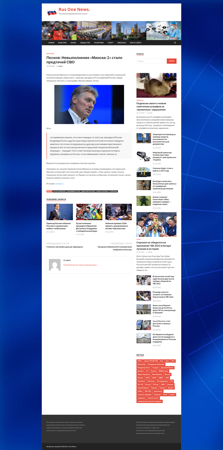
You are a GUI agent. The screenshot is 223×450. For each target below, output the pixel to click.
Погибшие (141, 381)
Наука (73, 43)
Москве (140, 378)
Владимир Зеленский (156, 364)
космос (172, 394)
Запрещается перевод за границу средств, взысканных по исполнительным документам (164, 139)
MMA (140, 361)
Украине (163, 388)
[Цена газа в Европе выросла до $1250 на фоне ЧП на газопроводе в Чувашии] (143, 313)
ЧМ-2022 (148, 391)
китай (165, 394)
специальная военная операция (150, 401)
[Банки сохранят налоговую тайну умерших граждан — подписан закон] (143, 205)
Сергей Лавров (143, 388)
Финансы (121, 43)
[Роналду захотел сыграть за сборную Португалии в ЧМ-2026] (143, 300)
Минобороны (157, 374)
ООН (167, 378)
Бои (161, 361)
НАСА (148, 378)
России (148, 384)
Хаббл (140, 391)
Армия (51, 43)
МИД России (163, 371)
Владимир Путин (73, 191)
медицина (141, 398)
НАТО (154, 378)
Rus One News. (74, 9)
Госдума (155, 368)
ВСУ (173, 361)
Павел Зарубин (102, 191)
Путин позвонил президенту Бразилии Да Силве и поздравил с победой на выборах (86, 227)
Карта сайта (135, 43)
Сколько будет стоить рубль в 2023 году (163, 169)
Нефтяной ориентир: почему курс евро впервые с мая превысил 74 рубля (164, 156)
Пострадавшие (162, 381)
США (163, 384)
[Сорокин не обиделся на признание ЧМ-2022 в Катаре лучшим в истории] (156, 237)
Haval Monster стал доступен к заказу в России (162, 323)
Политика (99, 43)
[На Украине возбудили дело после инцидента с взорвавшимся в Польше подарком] (143, 342)
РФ (171, 381)
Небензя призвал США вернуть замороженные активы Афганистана (116, 226)
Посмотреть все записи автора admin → (81, 265)
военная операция (144, 394)
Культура (62, 43)
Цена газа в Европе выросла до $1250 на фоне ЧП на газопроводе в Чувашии (164, 309)
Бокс (167, 361)
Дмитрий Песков (88, 191)
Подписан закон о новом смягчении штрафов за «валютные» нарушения (151, 106)
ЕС (147, 371)
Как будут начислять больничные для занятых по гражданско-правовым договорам (164, 184)
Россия (156, 384)
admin (60, 66)
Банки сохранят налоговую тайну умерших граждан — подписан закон (162, 200)
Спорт (110, 43)
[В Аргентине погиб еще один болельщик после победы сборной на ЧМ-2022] (143, 284)
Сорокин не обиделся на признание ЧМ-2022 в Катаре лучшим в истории (153, 245)
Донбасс (141, 371)
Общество (85, 43)
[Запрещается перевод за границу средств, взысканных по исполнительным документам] (143, 142)
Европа (153, 371)
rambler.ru (59, 184)
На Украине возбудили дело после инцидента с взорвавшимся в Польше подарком (164, 338)
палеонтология (153, 398)
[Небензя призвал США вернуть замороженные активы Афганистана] (118, 221)
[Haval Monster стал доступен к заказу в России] (143, 329)
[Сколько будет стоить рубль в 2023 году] (143, 176)
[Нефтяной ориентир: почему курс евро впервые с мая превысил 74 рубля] (143, 161)
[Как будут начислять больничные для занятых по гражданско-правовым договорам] (143, 189)
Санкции (170, 384)
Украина (154, 388)
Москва (167, 374)
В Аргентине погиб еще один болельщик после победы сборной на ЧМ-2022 (163, 280)
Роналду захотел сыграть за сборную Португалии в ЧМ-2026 (163, 294)
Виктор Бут (142, 364)
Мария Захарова (144, 374)
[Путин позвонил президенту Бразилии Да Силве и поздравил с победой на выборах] (89, 221)
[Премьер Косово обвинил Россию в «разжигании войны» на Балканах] (59, 221)
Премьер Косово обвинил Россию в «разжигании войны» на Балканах (58, 226)
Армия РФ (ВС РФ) (151, 361)
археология (158, 391)
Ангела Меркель (59, 191)
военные (157, 394)
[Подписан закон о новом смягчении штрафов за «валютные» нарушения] (156, 98)
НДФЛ (161, 378)
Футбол (171, 388)
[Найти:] (156, 61)
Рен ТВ (140, 384)
